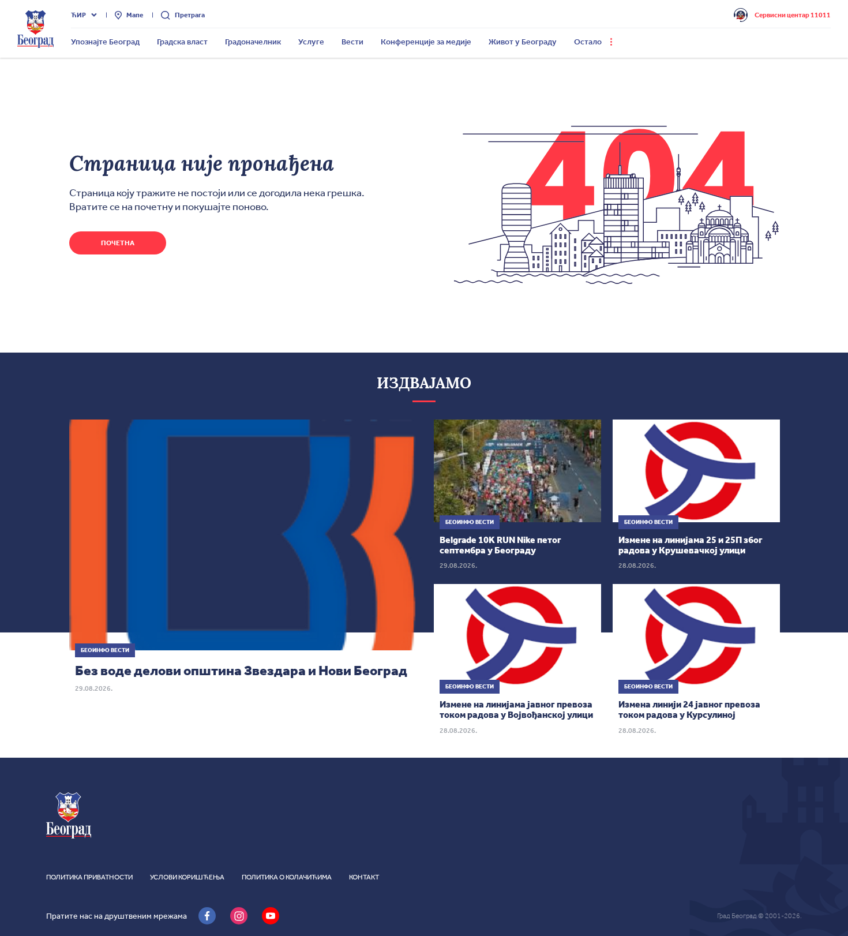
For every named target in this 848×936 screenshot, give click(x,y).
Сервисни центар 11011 (793, 15)
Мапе (134, 15)
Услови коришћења (187, 877)
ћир (78, 15)
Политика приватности (89, 877)
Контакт (364, 877)
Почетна (117, 243)
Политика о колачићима (287, 877)
